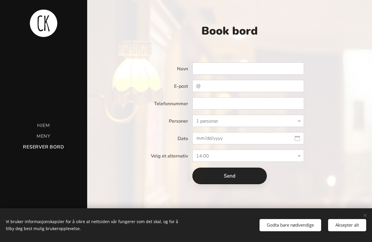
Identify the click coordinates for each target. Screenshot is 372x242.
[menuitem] (43, 125)
